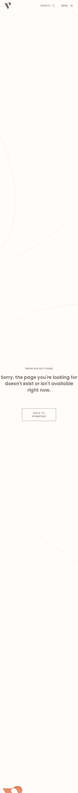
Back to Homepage (39, 414)
